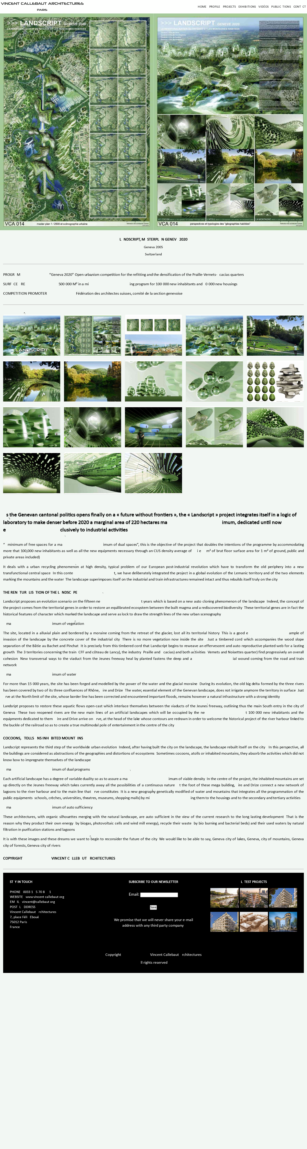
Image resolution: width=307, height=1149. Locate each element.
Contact (300, 7)
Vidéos (263, 7)
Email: (134, 895)
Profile (214, 7)
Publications (281, 7)
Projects (229, 7)
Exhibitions (247, 7)
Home (202, 7)
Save (153, 907)
